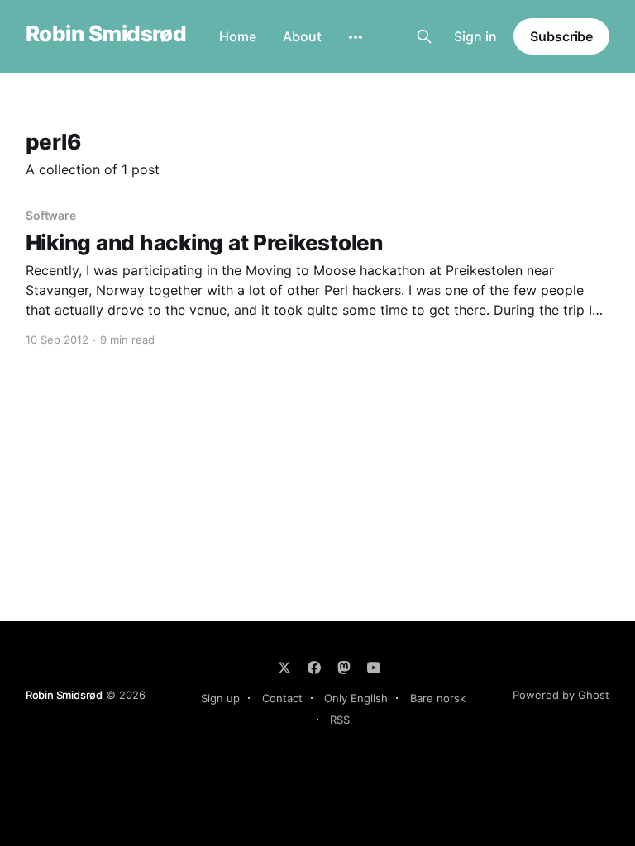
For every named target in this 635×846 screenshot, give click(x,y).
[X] (284, 667)
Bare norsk (438, 698)
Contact (282, 698)
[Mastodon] (344, 667)
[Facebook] (314, 667)
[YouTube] (373, 667)
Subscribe (561, 36)
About (302, 36)
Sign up (220, 698)
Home (237, 36)
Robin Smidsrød (106, 34)
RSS (340, 719)
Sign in (475, 36)
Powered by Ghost (561, 694)
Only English (356, 698)
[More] (355, 37)
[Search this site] (424, 36)
